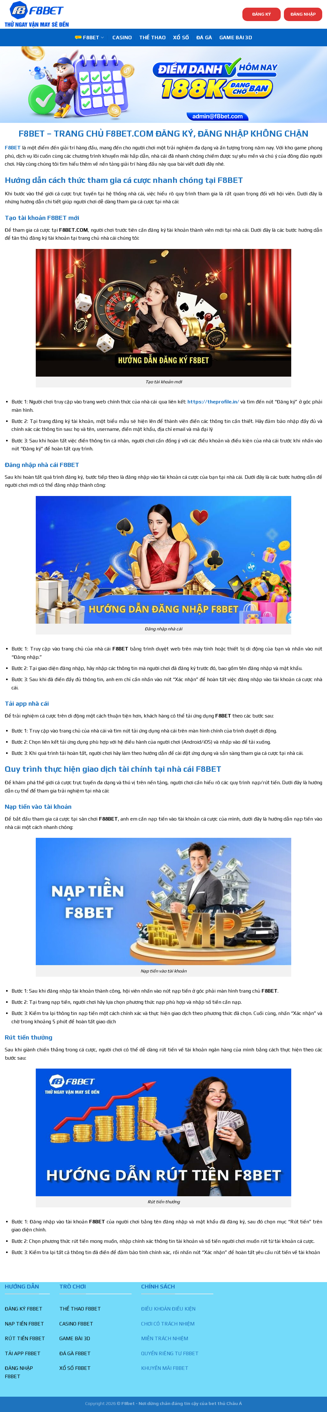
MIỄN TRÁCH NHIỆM (164, 1338)
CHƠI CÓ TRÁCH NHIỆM (167, 1324)
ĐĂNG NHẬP (303, 14)
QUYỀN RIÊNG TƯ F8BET (170, 1353)
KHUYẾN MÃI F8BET (164, 1368)
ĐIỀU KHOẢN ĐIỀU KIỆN (168, 1309)
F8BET (91, 37)
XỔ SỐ (181, 37)
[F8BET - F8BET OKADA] (37, 14)
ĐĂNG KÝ (261, 14)
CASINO (122, 37)
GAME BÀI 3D (235, 37)
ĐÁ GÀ (204, 37)
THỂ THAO (152, 37)
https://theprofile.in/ (213, 402)
